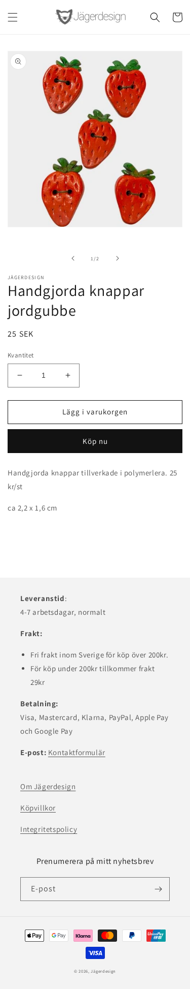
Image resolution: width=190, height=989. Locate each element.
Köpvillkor (38, 808)
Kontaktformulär (76, 752)
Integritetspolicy (48, 829)
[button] (13, 17)
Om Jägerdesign (47, 786)
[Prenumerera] (158, 889)
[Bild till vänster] (73, 258)
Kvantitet (21, 355)
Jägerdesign (103, 971)
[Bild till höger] (117, 258)
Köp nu (95, 441)
